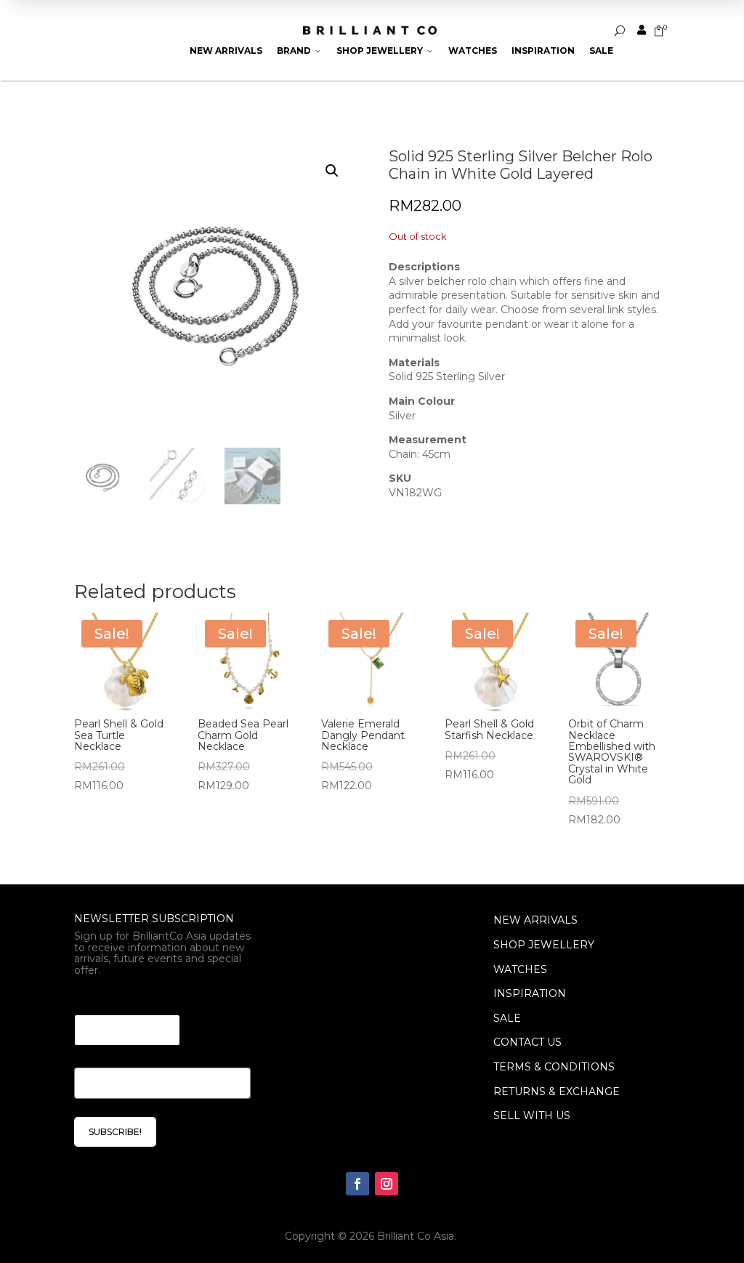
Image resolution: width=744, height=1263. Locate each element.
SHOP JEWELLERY (543, 944)
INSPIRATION (529, 993)
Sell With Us (531, 1115)
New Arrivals (226, 50)
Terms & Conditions (554, 1066)
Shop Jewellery (385, 50)
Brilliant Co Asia (415, 1236)
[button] (332, 171)
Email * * (100, 997)
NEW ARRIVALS (535, 920)
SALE (507, 1018)
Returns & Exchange (556, 1091)
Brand (299, 50)
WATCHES (520, 969)
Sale (601, 50)
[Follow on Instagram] (386, 1183)
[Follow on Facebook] (357, 1183)
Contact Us (527, 1042)
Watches (472, 50)
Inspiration (543, 50)
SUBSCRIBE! (115, 1131)
